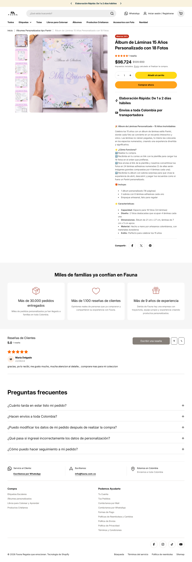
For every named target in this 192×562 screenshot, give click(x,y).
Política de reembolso (162, 554)
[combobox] (71, 13)
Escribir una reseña (151, 340)
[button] (71, 3)
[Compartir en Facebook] (132, 245)
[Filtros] (174, 341)
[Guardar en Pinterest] (150, 245)
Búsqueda (119, 554)
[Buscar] (112, 13)
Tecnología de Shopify (58, 554)
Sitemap (180, 554)
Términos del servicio (138, 554)
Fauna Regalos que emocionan (31, 554)
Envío (136, 66)
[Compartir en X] (141, 245)
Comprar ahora (146, 85)
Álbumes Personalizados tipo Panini (33, 30)
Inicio (10, 30)
